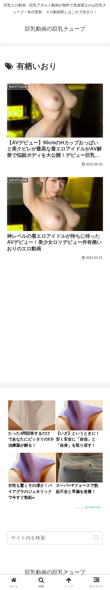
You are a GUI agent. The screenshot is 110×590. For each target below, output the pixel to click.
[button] (96, 537)
